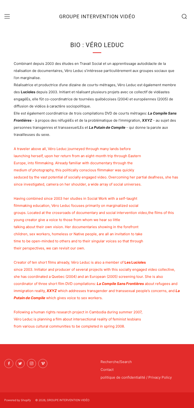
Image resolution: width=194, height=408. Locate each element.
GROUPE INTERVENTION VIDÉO (97, 16)
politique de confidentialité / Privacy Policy (136, 377)
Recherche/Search (116, 361)
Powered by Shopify (17, 400)
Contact (107, 369)
